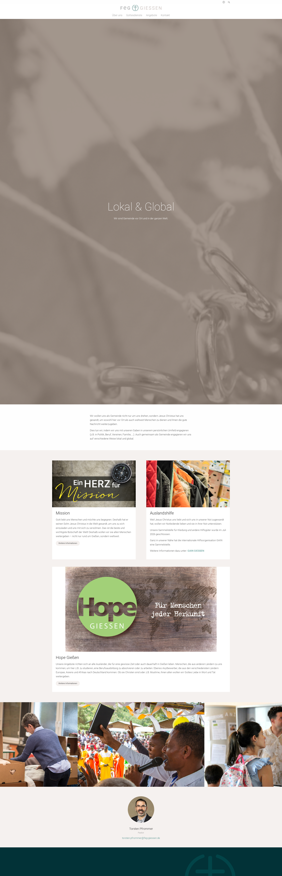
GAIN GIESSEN (196, 550)
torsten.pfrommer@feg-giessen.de (141, 838)
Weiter (275, 744)
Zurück (6, 744)
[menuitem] (222, 3)
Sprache (223, 3)
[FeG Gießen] (141, 8)
